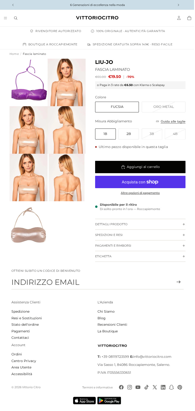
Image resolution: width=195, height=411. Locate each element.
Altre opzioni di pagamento (137, 193)
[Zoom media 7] (28, 220)
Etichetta (101, 256)
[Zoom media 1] (28, 82)
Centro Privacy (23, 361)
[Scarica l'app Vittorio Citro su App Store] (83, 400)
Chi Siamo (104, 311)
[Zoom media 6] (64, 174)
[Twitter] (153, 387)
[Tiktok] (145, 387)
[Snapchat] (170, 387)
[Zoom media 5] (28, 174)
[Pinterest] (178, 387)
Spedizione (20, 311)
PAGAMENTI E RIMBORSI (111, 245)
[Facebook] (120, 387)
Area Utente (21, 367)
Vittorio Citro (31, 387)
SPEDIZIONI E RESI (106, 235)
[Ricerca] (15, 18)
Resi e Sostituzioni (26, 318)
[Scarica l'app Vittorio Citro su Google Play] (109, 400)
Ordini (16, 354)
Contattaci (20, 337)
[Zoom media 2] (64, 82)
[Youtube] (136, 387)
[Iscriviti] (176, 282)
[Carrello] (187, 18)
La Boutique (106, 331)
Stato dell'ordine (25, 324)
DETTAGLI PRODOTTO (109, 224)
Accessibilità (21, 374)
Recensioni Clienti (111, 324)
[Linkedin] (162, 387)
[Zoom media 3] (28, 128)
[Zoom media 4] (64, 128)
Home (14, 54)
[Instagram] (128, 387)
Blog (100, 318)
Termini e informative (96, 387)
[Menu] (5, 18)
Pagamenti (20, 331)
